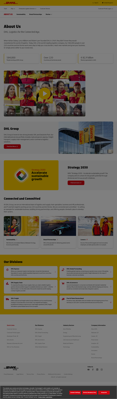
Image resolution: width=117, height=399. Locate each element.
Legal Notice (49, 397)
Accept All (104, 392)
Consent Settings (75, 392)
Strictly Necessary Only (89, 392)
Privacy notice (41, 397)
